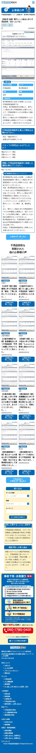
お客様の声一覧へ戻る (18, 236)
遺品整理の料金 (9, 715)
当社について (5, 662)
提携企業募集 (9, 733)
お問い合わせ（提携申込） (13, 738)
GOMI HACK (9, 722)
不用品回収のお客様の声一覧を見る (18, 480)
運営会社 (7, 673)
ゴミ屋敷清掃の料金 (11, 712)
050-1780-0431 (9, 658)
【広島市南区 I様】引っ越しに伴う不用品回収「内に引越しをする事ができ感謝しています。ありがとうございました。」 (9, 402)
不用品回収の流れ (10, 701)
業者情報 (7, 724)
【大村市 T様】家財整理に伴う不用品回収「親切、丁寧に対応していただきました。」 (9, 291)
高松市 (10, 25)
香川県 (4, 25)
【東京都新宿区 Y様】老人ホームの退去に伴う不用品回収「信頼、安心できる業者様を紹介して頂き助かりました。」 (9, 458)
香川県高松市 (23, 88)
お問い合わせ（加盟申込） (13, 735)
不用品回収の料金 (10, 710)
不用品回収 (5, 280)
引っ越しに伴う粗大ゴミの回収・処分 (16, 686)
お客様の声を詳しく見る (9, 303)
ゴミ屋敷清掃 (9, 681)
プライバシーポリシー (12, 670)
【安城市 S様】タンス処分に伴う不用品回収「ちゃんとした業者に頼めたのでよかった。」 (26, 344)
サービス (4, 676)
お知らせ (7, 665)
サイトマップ (5, 741)
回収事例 (7, 696)
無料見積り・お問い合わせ (13, 704)
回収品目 (7, 694)
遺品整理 (7, 684)
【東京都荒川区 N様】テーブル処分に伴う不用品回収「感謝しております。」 (26, 456)
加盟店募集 (8, 730)
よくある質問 (9, 668)
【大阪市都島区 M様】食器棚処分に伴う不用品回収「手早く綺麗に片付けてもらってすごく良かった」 (9, 345)
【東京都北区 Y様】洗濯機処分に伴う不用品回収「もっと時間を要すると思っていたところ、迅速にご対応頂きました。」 (26, 402)
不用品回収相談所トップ (8, 14)
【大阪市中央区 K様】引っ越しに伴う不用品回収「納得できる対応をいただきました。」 (26, 291)
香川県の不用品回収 (29, 14)
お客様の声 (19, 14)
